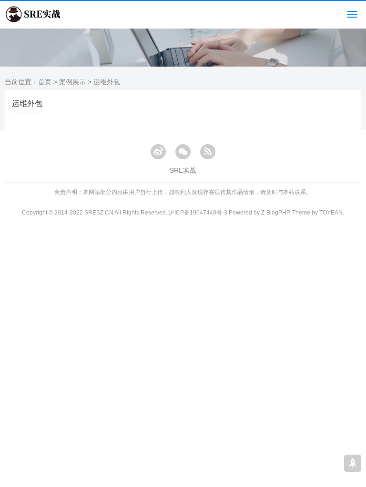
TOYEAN (331, 212)
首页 (44, 82)
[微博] (158, 151)
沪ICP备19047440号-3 (198, 212)
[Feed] (207, 151)
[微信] (183, 151)
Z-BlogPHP (275, 212)
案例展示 (72, 82)
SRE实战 (183, 170)
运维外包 (106, 82)
